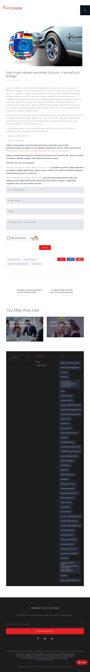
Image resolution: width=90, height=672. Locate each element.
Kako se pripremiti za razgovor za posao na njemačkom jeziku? (23, 325)
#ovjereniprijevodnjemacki (70, 451)
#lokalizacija (66, 419)
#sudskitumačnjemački (18, 264)
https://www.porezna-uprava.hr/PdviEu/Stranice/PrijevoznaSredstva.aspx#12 (38, 151)
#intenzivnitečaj (67, 400)
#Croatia (64, 372)
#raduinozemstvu (67, 498)
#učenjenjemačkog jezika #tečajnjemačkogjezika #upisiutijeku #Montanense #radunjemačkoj (69, 567)
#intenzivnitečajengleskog (71, 405)
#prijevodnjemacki (67, 488)
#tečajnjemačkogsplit (69, 549)
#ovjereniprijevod (67, 442)
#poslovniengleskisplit (69, 456)
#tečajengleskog (67, 535)
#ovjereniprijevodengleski (70, 447)
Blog (38, 362)
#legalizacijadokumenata (70, 414)
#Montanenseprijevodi (69, 433)
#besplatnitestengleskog (70, 363)
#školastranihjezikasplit (70, 580)
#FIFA (62, 391)
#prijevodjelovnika (68, 484)
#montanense (14, 259)
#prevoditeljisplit (67, 461)
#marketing (65, 423)
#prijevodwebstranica (69, 493)
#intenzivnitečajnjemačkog (71, 410)
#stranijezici (65, 507)
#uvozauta (37, 264)
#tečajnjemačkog (67, 544)
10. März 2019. (13, 80)
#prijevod (64, 470)
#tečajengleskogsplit (69, 539)
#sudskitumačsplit (67, 530)
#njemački (64, 437)
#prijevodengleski (67, 474)
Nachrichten (41, 365)
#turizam (64, 558)
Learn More (13, 329)
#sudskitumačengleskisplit (70, 516)
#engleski (64, 377)
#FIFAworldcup (66, 396)
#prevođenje (65, 465)
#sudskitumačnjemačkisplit (71, 525)
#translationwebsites (69, 553)
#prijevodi (64, 479)
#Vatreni (64, 575)
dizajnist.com (60, 667)
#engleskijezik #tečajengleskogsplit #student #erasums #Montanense (69, 384)
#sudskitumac (30, 259)
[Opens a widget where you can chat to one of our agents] (82, 665)
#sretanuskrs (66, 502)
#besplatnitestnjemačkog (70, 367)
